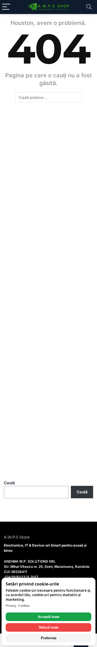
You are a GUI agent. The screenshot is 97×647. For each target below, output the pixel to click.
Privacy (11, 605)
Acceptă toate (48, 617)
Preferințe (48, 638)
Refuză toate (48, 627)
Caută (9, 482)
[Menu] (6, 7)
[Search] (89, 7)
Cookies (24, 605)
